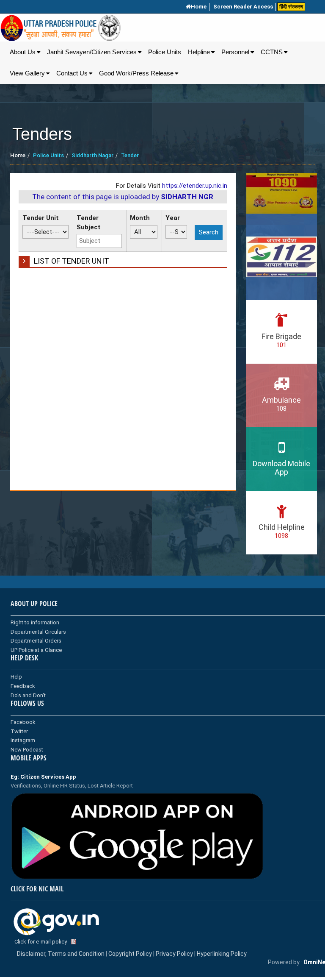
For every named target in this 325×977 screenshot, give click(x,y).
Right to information (35, 622)
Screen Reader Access (243, 6)
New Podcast (27, 749)
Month (140, 218)
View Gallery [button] (27, 73)
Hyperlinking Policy (222, 953)
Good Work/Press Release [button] (136, 73)
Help (16, 677)
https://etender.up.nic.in (194, 185)
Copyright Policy (130, 953)
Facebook (23, 722)
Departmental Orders (36, 640)
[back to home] (60, 28)
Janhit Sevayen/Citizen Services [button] (92, 52)
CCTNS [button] (272, 52)
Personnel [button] (235, 52)
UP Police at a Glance (36, 650)
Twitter (19, 731)
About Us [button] (23, 52)
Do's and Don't (28, 695)
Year (172, 218)
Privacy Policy (174, 953)
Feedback (23, 686)
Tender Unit (40, 218)
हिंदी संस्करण (291, 7)
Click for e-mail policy (40, 941)
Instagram (23, 740)
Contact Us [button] (72, 73)
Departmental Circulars (38, 632)
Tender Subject (89, 222)
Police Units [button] (164, 52)
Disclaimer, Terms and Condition (61, 953)
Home (199, 6)
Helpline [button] (199, 52)
